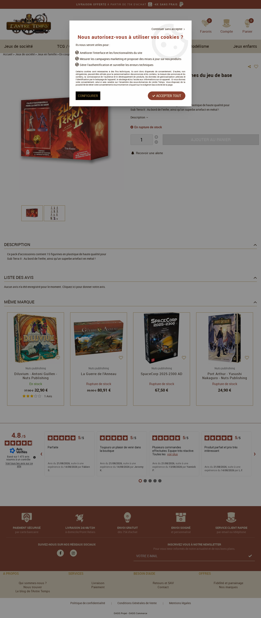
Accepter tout (168, 96)
